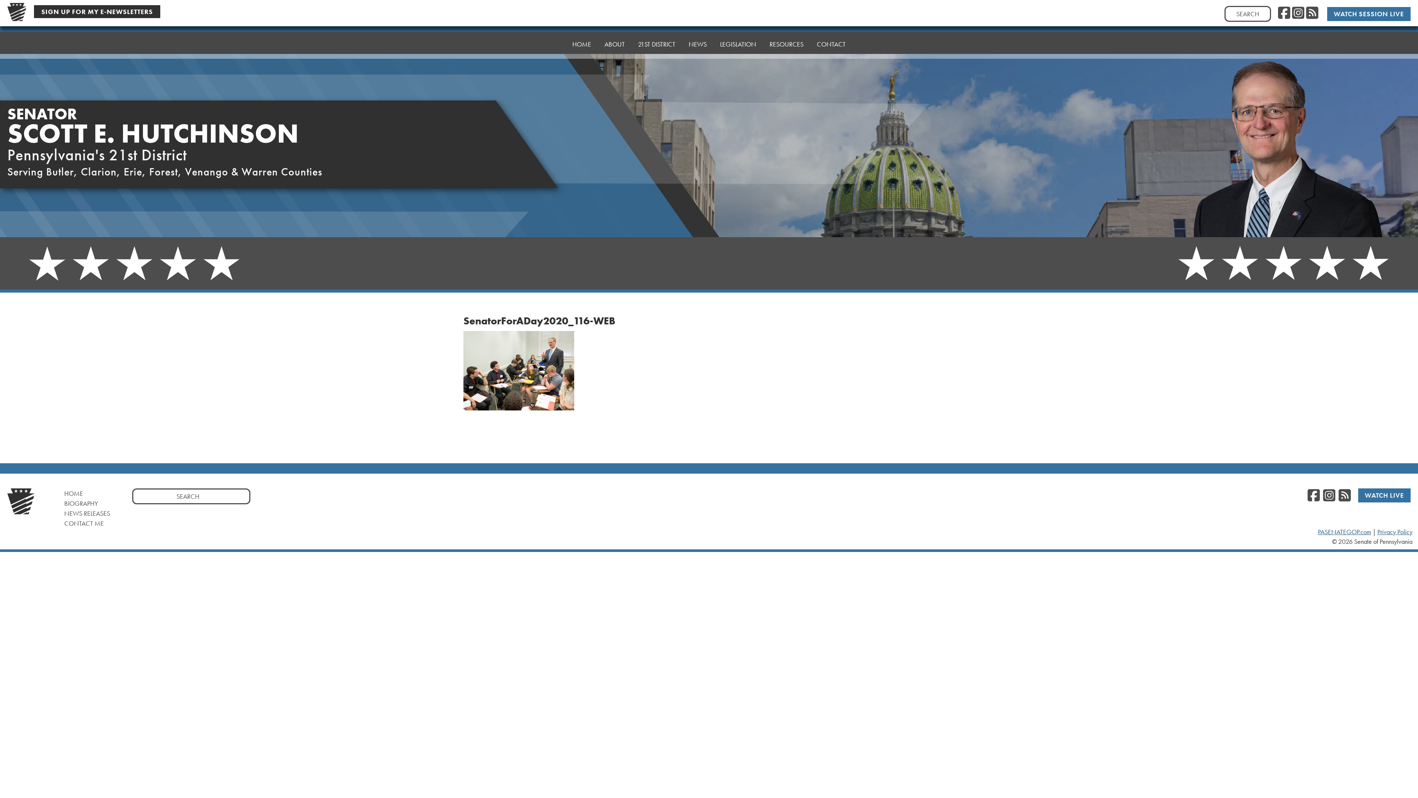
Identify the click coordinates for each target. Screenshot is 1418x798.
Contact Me (84, 523)
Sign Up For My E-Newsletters (97, 11)
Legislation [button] (738, 44)
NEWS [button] (698, 44)
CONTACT (831, 44)
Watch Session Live (1369, 14)
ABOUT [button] (614, 44)
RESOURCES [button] (787, 44)
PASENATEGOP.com (1344, 532)
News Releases (87, 513)
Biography (81, 503)
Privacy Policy (1394, 532)
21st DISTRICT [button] (656, 44)
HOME (581, 44)
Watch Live (1384, 495)
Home (73, 493)
